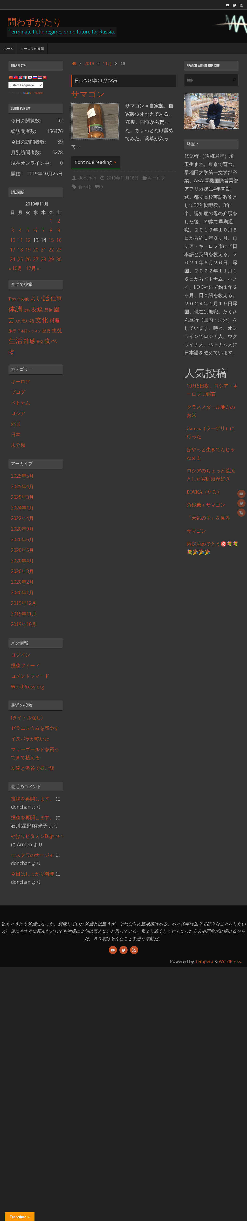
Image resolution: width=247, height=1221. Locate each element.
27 (35, 259)
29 (51, 259)
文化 (41, 320)
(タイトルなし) (27, 717)
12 (28, 240)
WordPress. (230, 961)
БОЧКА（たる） (204, 491)
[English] (20, 78)
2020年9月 (22, 529)
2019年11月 (23, 613)
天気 (18, 321)
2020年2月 (22, 582)
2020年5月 (22, 550)
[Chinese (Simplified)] (10, 78)
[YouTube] (227, 4)
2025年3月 (22, 497)
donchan (87, 178)
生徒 (57, 330)
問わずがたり (34, 22)
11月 (107, 63)
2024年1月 (22, 507)
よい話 (39, 298)
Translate (37, 93)
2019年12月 (23, 603)
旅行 (12, 330)
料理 (54, 320)
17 (12, 249)
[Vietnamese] (44, 78)
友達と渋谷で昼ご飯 (32, 768)
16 (59, 240)
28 (43, 259)
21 (43, 249)
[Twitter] (234, 4)
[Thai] (39, 78)
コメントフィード (30, 676)
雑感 (29, 341)
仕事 (56, 298)
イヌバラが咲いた (30, 738)
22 (51, 249)
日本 (16, 434)
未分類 (18, 445)
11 (20, 240)
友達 (37, 309)
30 (59, 259)
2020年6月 (22, 539)
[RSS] (241, 4)
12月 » (33, 268)
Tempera (204, 961)
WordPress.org (27, 686)
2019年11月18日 (122, 178)
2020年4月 (22, 560)
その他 (23, 299)
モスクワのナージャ (32, 855)
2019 (89, 63)
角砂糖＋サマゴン (206, 505)
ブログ (18, 392)
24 (12, 259)
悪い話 (28, 320)
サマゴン (88, 94)
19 (28, 249)
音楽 (39, 341)
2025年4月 (22, 486)
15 (51, 240)
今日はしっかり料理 (32, 874)
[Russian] (35, 78)
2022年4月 (22, 518)
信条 (26, 310)
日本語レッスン (29, 331)
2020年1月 (22, 592)
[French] (25, 78)
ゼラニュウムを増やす (35, 728)
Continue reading (93, 162)
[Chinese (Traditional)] (15, 78)
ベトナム (20, 402)
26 (28, 259)
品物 (48, 310)
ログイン (20, 655)
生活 (15, 340)
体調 (15, 308)
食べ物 (84, 187)
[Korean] (30, 78)
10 (12, 240)
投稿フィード (25, 665)
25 (20, 259)
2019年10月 (23, 624)
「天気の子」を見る (208, 518)
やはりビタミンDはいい (37, 836)
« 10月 (15, 268)
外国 (16, 424)
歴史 (46, 330)
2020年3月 (22, 571)
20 (35, 249)
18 (20, 249)
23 (59, 249)
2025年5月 (22, 476)
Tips (12, 299)
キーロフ (156, 178)
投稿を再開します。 (32, 798)
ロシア (18, 413)
